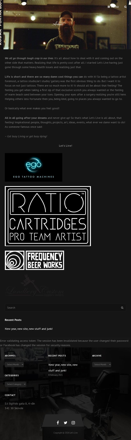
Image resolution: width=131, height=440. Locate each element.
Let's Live (74, 432)
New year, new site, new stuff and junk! (29, 329)
